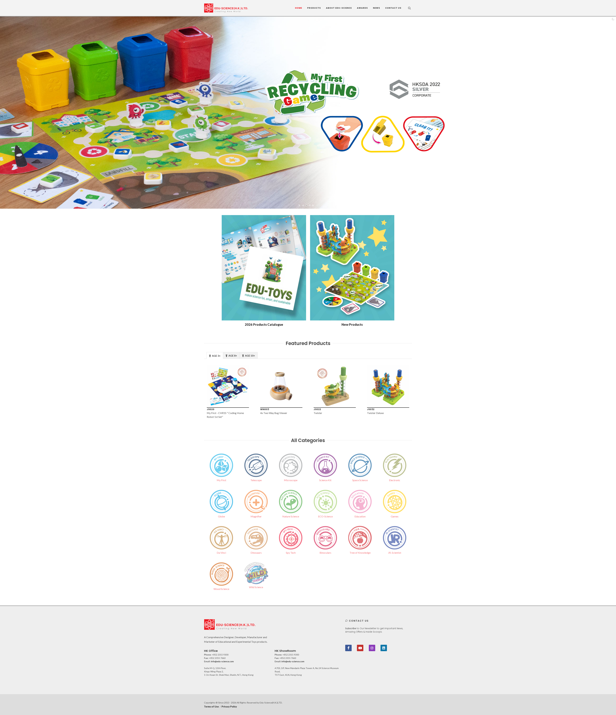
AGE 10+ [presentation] (249, 355)
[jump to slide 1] (303, 205)
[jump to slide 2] (306, 205)
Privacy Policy (229, 706)
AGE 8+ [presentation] (232, 355)
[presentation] (199, 392)
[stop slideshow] (316, 205)
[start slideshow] (300, 205)
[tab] (214, 355)
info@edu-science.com (222, 661)
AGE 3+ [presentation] (216, 355)
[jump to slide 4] (312, 205)
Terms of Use (211, 706)
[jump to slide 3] (309, 205)
